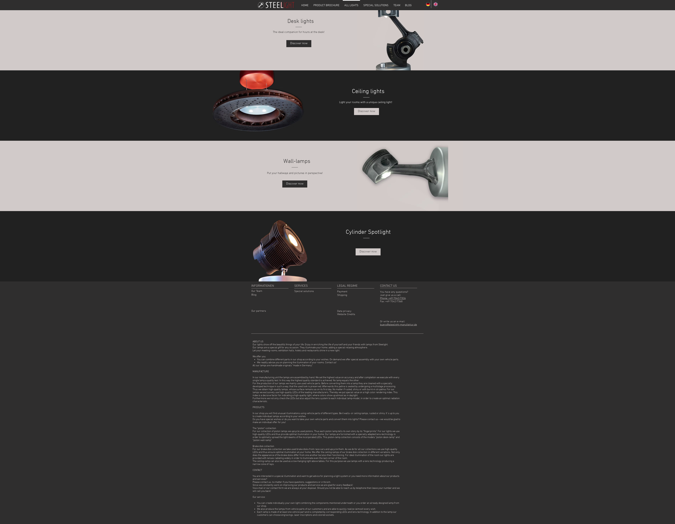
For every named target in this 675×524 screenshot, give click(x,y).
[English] (435, 4)
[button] (368, 251)
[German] (427, 4)
